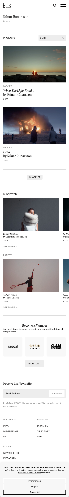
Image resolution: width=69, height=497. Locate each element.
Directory (43, 431)
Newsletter (11, 453)
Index (40, 437)
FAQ (5, 437)
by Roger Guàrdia (11, 296)
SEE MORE (9, 246)
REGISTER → (35, 364)
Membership (10, 431)
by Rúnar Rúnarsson (18, 93)
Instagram (9, 458)
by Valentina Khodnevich (15, 235)
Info (6, 426)
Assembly (42, 426)
